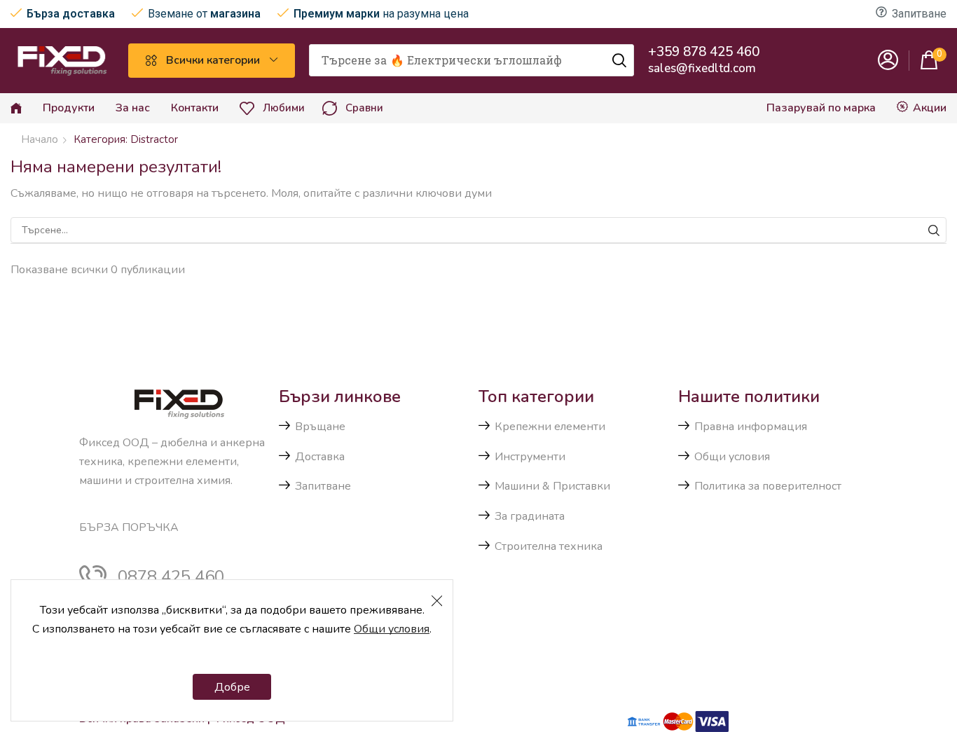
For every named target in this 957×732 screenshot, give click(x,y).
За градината (530, 516)
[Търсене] (619, 60)
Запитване (919, 13)
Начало (39, 139)
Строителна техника (549, 546)
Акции (929, 108)
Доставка (320, 456)
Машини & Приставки (552, 486)
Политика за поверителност (767, 486)
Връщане (320, 426)
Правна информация (750, 426)
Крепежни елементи (550, 426)
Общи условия (391, 629)
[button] (888, 60)
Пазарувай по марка (821, 108)
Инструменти (530, 456)
